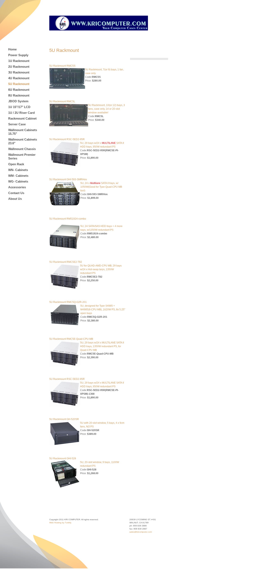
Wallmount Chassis (22, 149)
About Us (15, 198)
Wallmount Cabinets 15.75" (22, 131)
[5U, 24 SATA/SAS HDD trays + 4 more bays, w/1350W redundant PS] (64, 248)
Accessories (17, 187)
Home (12, 49)
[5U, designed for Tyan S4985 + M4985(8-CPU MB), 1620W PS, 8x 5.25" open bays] (64, 325)
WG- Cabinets (18, 181)
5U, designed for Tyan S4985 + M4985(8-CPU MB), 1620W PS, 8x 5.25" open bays (102, 309)
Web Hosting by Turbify (60, 522)
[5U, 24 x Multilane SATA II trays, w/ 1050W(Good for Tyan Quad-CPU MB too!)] (64, 205)
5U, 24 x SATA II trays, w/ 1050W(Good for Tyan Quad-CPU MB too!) (101, 187)
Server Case (17, 124)
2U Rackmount (18, 66)
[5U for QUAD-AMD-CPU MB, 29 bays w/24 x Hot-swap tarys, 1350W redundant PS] (64, 288)
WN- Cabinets (18, 170)
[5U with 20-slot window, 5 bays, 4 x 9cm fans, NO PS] (64, 444)
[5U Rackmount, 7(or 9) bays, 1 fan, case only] (67, 87)
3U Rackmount (18, 72)
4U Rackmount (18, 78)
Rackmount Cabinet (22, 118)
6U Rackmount (18, 89)
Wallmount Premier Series (22, 156)
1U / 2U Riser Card (21, 112)
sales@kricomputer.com (140, 532)
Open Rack (16, 164)
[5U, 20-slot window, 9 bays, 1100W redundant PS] (64, 487)
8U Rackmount (18, 95)
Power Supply (18, 55)
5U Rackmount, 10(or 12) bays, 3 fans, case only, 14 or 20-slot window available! (106, 109)
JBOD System (18, 101)
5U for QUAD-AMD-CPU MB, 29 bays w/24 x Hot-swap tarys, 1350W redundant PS (101, 269)
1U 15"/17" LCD (19, 107)
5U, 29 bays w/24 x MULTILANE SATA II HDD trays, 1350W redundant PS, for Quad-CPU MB (102, 346)
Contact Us (16, 193)
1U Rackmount (18, 61)
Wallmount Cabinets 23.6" (22, 141)
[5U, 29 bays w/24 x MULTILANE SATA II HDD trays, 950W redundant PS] (64, 165)
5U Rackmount (18, 84)
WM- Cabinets (18, 175)
